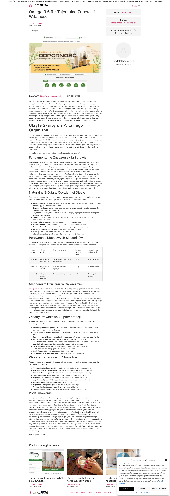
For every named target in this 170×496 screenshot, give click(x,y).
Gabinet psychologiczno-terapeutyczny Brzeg (81, 479)
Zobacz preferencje (159, 489)
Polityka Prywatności (149, 492)
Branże (134, 6)
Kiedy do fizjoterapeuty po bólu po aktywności (46, 479)
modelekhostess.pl (123, 61)
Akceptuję (126, 489)
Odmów (142, 489)
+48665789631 (127, 12)
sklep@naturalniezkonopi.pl (123, 23)
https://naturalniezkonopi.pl (50, 96)
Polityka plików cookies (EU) (100, 492)
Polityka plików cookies (137, 492)
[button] (166, 460)
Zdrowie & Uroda (35, 23)
